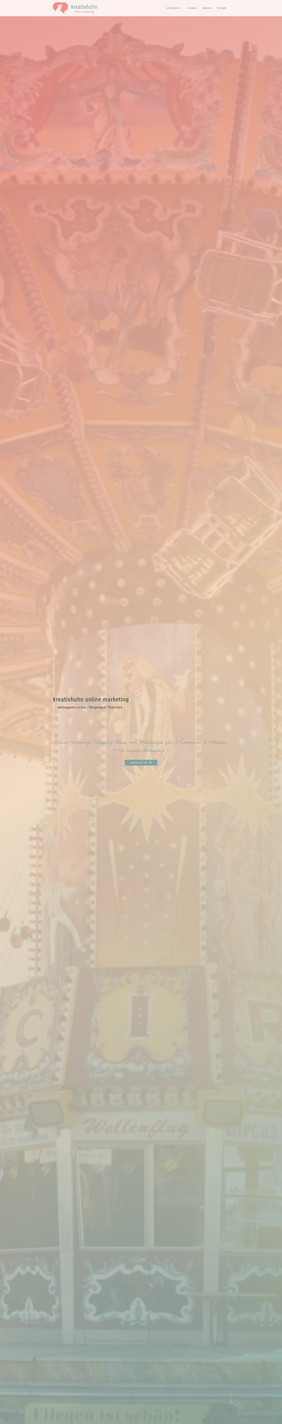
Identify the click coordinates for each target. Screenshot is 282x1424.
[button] (180, 8)
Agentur (207, 8)
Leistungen (172, 8)
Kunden (192, 8)
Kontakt (221, 8)
